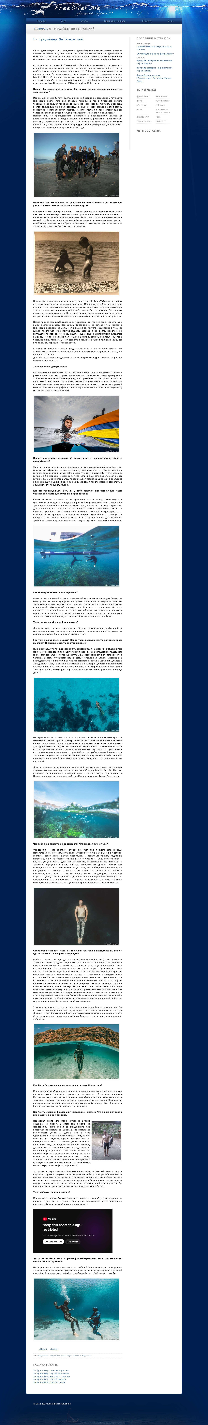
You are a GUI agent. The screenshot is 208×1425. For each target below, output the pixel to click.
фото (63, 1356)
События (146, 21)
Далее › (54, 1349)
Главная (40, 28)
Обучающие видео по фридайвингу (155, 54)
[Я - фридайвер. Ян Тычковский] (76, 196)
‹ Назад (43, 1349)
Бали (139, 109)
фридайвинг (43, 1356)
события (160, 105)
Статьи (84, 21)
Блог (63, 21)
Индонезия (86, 1356)
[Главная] (71, 9)
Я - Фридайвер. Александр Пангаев (51, 1376)
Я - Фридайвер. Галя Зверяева (49, 1382)
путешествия (163, 101)
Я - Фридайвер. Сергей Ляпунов (49, 1379)
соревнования (144, 121)
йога (158, 117)
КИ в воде (161, 121)
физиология (143, 117)
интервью (77, 1356)
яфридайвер (55, 1356)
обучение (142, 105)
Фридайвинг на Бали (114, 21)
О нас (171, 21)
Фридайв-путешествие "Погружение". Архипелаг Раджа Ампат (154, 78)
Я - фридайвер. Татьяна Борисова (51, 1370)
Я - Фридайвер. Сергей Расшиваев (51, 1373)
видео (69, 1356)
